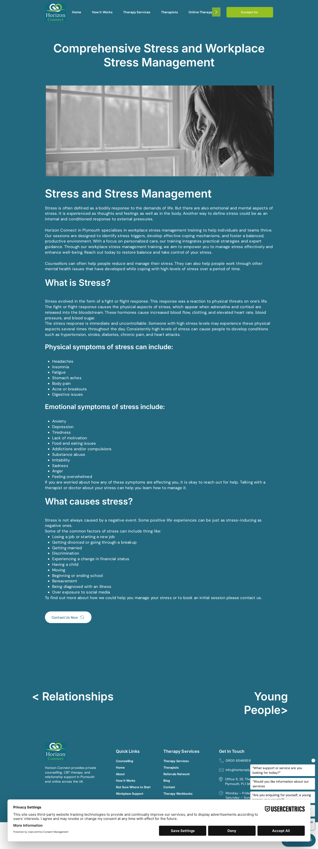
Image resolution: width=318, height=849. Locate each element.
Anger (57, 471)
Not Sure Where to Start (123, 787)
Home (120, 767)
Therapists (171, 767)
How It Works (123, 780)
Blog (166, 780)
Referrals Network (174, 774)
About (120, 774)
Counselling (123, 761)
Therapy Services (174, 761)
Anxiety (59, 421)
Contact (169, 787)
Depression (63, 426)
